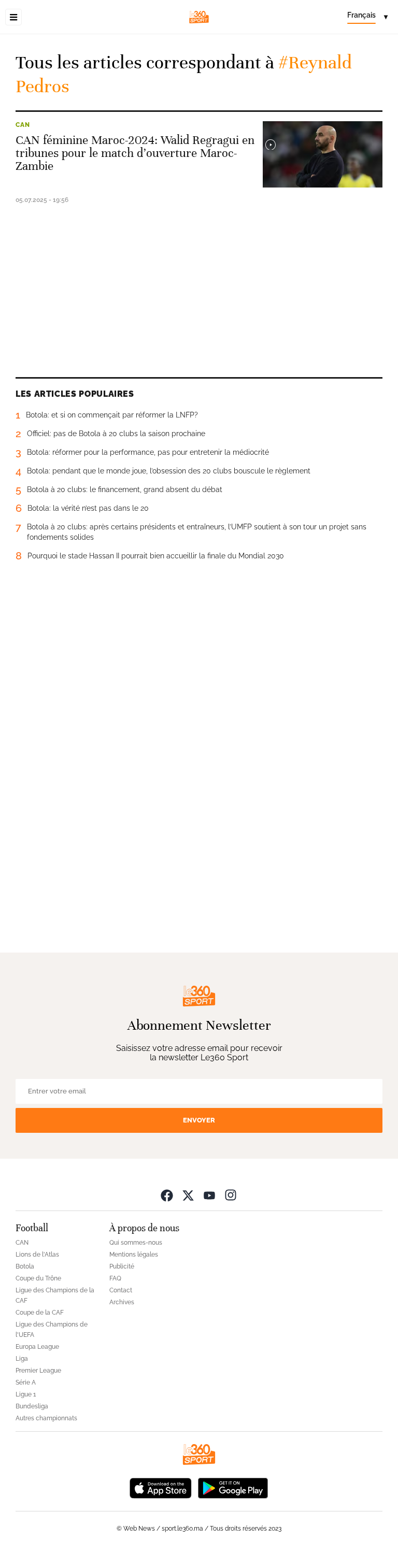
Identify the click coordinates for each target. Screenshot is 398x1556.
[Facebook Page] (167, 1195)
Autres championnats (46, 1418)
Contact (120, 1290)
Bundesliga (32, 1406)
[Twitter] (188, 1195)
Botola (25, 1266)
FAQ (115, 1278)
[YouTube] (209, 1195)
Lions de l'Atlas (37, 1254)
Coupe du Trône (38, 1278)
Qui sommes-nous (135, 1242)
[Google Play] (232, 1487)
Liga (22, 1358)
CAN (23, 124)
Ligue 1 (26, 1394)
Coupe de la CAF (40, 1312)
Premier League (38, 1370)
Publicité (121, 1266)
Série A (26, 1382)
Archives (121, 1302)
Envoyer (199, 1120)
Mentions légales (133, 1254)
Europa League (37, 1346)
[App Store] (161, 1487)
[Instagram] (230, 1195)
